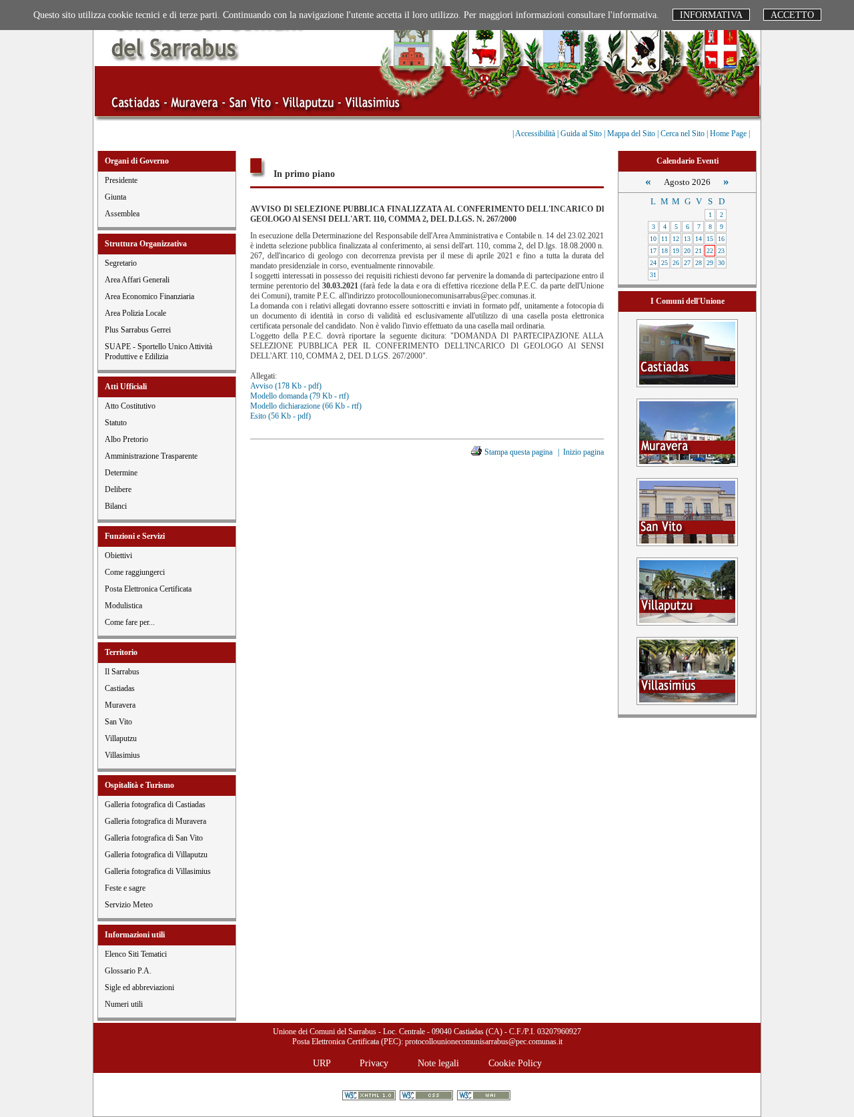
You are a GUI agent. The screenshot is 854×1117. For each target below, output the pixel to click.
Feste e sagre (125, 888)
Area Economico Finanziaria (149, 296)
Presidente (121, 180)
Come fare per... (130, 622)
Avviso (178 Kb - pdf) (286, 386)
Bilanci (116, 506)
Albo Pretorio (126, 439)
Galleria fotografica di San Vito (154, 838)
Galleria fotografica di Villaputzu (156, 854)
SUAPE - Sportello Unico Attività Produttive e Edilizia (158, 351)
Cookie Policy (515, 1063)
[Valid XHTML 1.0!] (370, 1096)
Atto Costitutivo (130, 406)
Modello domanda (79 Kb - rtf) (299, 396)
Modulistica (123, 605)
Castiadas (120, 688)
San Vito (118, 721)
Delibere (118, 489)
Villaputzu (121, 738)
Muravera (120, 705)
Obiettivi (118, 555)
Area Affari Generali (137, 279)
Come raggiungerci (135, 572)
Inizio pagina (583, 452)
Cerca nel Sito (684, 133)
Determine (121, 472)
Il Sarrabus (122, 671)
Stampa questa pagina (518, 452)
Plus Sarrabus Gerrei (138, 329)
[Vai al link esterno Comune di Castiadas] (687, 352)
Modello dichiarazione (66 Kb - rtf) (306, 406)
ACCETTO (792, 14)
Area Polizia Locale (135, 313)
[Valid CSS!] (427, 1096)
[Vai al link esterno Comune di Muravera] (687, 431)
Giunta (115, 197)
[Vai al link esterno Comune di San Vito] (687, 511)
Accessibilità (536, 133)
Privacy (374, 1063)
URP (321, 1063)
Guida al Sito (582, 133)
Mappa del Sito (632, 133)
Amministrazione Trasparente (151, 456)
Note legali (438, 1063)
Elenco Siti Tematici (136, 954)
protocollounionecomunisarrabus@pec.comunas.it (483, 1041)
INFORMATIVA (711, 14)
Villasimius (122, 755)
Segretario (121, 263)
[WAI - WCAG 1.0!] (484, 1096)
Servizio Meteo (129, 904)
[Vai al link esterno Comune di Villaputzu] (687, 590)
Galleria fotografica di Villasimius (158, 871)
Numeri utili (124, 1004)
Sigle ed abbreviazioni (139, 987)
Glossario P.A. (128, 970)
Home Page (729, 133)
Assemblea (122, 213)
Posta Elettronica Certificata (148, 589)
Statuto (116, 422)
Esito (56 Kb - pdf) (280, 416)
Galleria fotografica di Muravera (155, 821)
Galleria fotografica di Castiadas (155, 804)
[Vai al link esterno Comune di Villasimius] (687, 670)
